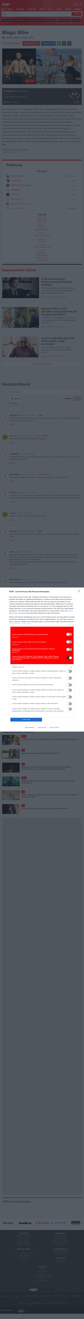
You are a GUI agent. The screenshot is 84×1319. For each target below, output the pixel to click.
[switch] (69, 634)
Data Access (42, 727)
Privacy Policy (54, 727)
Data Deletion (29, 727)
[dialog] (42, 660)
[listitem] (42, 629)
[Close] (80, 592)
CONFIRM (26, 719)
